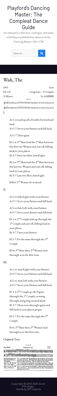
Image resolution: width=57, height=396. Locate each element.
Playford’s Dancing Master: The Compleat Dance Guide (28, 17)
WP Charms (34, 389)
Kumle (19, 389)
